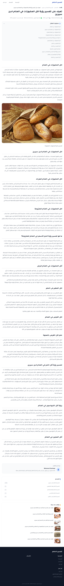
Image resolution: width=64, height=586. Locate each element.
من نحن (4, 2)
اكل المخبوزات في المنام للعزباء (53, 32)
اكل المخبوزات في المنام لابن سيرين (52, 29)
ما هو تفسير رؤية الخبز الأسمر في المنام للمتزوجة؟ (49, 37)
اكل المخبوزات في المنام (55, 26)
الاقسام (11, 2)
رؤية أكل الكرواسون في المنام (54, 54)
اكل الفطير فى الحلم (56, 43)
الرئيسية (17, 2)
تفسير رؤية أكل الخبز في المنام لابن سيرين (51, 51)
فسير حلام (57, 2)
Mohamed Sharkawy (56, 18)
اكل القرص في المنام (55, 46)
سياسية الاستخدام (58, 576)
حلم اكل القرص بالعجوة (55, 49)
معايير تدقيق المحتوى (57, 574)
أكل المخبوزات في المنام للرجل (53, 40)
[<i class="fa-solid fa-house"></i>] (61, 8)
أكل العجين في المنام (55, 57)
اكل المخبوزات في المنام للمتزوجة (53, 35)
